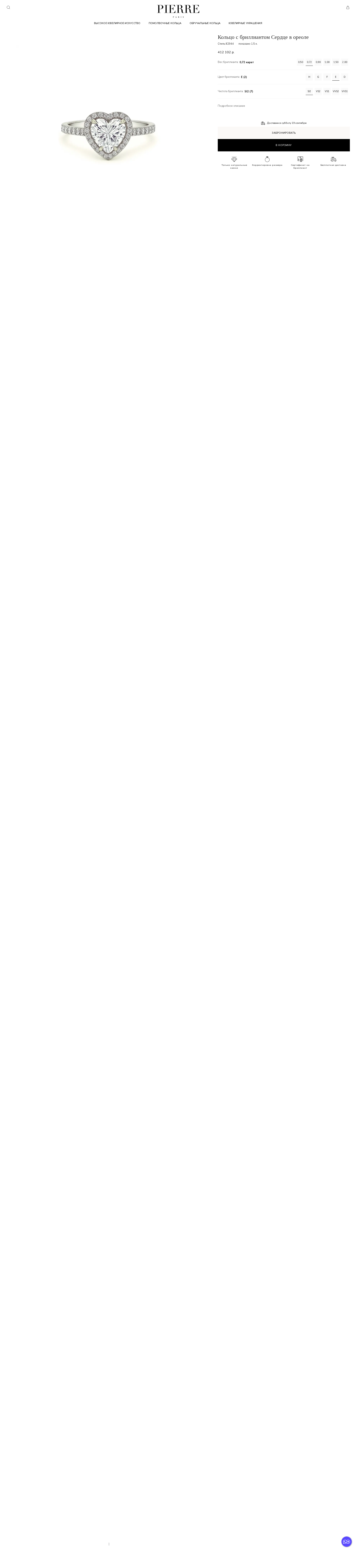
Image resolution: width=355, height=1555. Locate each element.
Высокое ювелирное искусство (117, 23)
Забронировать (284, 133)
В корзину (284, 145)
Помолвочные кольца (165, 23)
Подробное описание (231, 106)
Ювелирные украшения (245, 23)
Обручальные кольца (205, 23)
